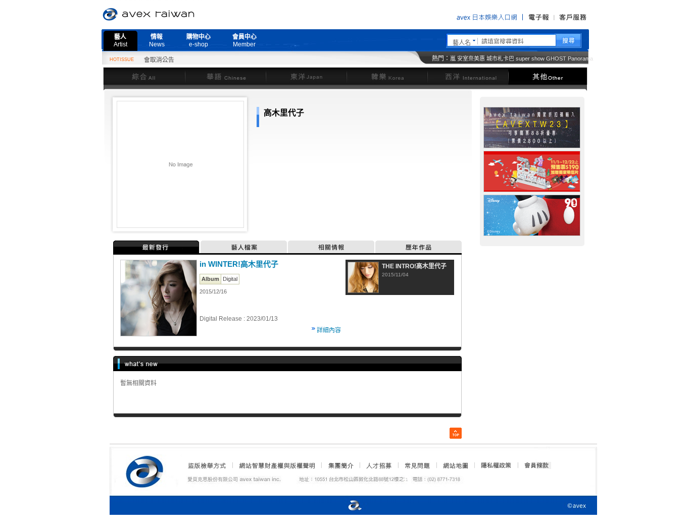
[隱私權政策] (493, 465)
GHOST (556, 58)
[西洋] (467, 76)
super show (530, 58)
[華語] (225, 76)
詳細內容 (329, 330)
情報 (157, 40)
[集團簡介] (340, 465)
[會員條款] (537, 465)
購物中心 (198, 40)
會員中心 (244, 40)
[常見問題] (416, 465)
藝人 (120, 40)
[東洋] (306, 76)
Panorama (580, 58)
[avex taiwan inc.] (147, 470)
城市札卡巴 (500, 58)
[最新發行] (157, 247)
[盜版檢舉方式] (207, 465)
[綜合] (144, 76)
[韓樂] (387, 76)
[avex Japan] (344, 506)
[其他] (547, 76)
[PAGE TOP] (456, 433)
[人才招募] (378, 465)
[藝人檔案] (244, 247)
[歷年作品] (418, 247)
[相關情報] (331, 247)
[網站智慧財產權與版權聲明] (276, 465)
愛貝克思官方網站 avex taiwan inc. (177, 14)
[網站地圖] (455, 465)
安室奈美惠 (471, 58)
